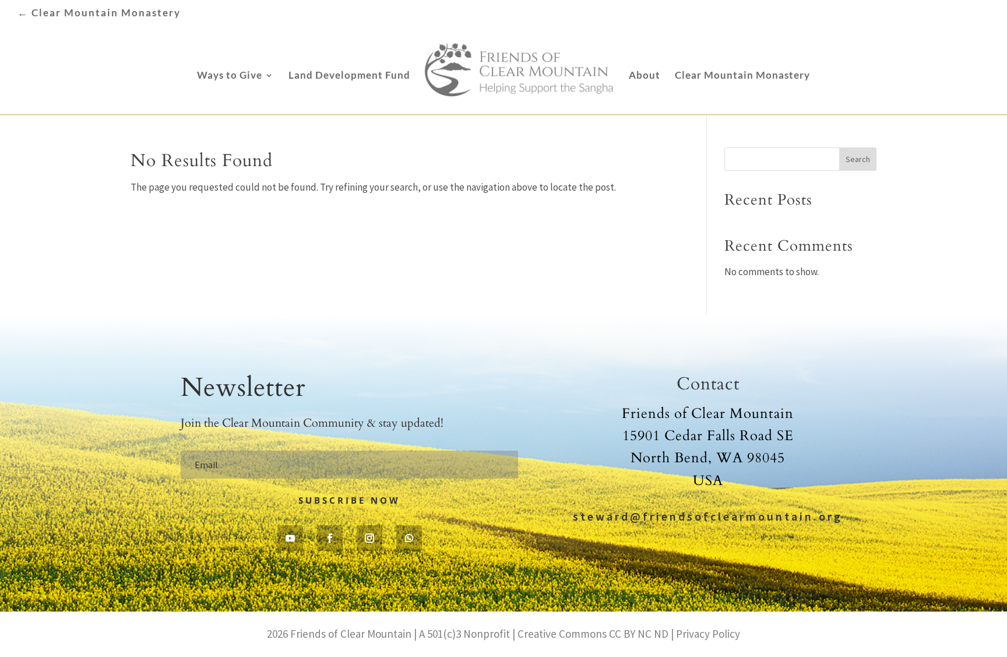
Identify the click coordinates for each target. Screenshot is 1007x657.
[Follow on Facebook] (330, 538)
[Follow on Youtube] (290, 538)
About (644, 76)
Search (858, 159)
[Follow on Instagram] (369, 538)
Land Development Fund (349, 76)
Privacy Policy (707, 634)
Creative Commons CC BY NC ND (592, 634)
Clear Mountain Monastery (742, 76)
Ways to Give (229, 76)
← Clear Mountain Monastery (99, 13)
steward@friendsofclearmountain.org (708, 516)
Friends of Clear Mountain (350, 634)
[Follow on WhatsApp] (409, 538)
